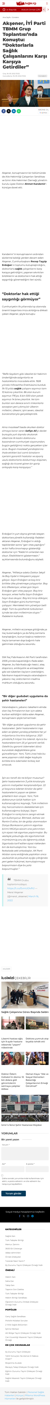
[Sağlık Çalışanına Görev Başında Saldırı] (25, 995)
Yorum (5, 1145)
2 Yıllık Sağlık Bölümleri (16, 1325)
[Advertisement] (25, 143)
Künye (19, 1395)
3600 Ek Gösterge (13, 1248)
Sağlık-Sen (10, 1236)
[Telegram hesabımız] (32, 1216)
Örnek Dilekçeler (13, 1257)
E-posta (30, 1164)
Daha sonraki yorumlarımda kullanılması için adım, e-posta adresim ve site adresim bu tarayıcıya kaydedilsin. (23, 1181)
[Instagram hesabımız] (28, 1216)
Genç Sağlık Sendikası (15, 1316)
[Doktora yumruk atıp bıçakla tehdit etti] (37, 1025)
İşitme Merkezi (12, 1329)
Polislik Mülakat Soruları (16, 1320)
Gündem (42, 76)
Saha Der (9, 1281)
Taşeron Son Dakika (14, 1289)
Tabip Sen (9, 1285)
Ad (4, 1164)
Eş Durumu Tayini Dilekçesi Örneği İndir (24, 1265)
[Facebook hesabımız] (19, 1216)
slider (7, 969)
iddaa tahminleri (13, 1253)
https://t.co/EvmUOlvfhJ (21, 888)
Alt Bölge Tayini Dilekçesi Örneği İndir (23, 1333)
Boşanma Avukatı (13, 1363)
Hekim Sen (10, 1277)
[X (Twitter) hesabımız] (24, 1216)
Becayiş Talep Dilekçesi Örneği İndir (22, 1367)
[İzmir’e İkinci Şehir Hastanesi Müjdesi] (25, 1108)
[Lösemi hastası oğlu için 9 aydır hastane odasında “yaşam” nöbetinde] (12, 1025)
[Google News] (43, 112)
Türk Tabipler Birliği (14, 1240)
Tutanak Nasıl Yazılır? (15, 1261)
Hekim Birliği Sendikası (16, 1298)
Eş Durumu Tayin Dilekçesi (17, 1352)
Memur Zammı (12, 1244)
